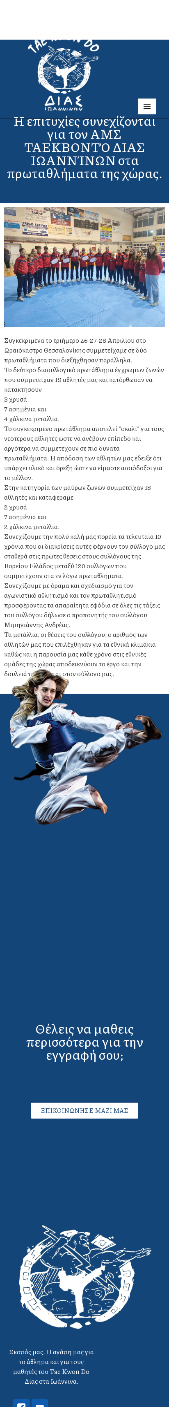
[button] (84, 1111)
